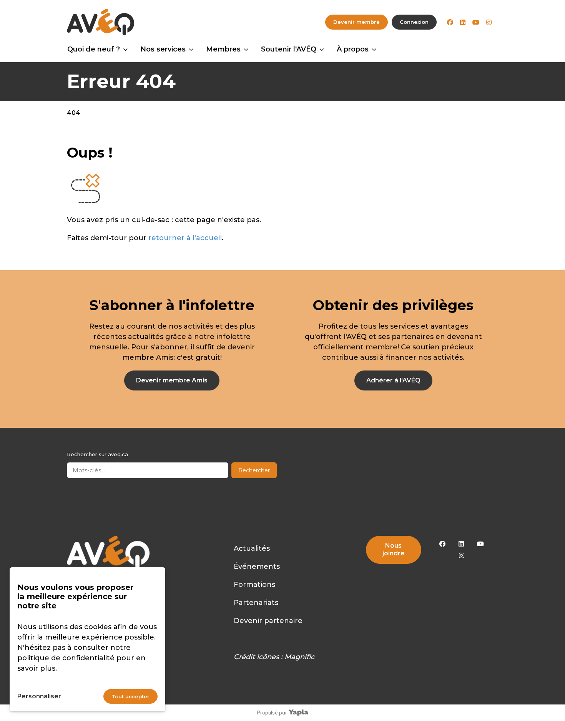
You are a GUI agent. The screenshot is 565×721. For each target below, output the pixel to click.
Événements (257, 566)
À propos (353, 49)
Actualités (252, 548)
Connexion (414, 22)
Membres (223, 49)
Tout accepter (130, 696)
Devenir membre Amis (172, 380)
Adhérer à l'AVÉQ (393, 380)
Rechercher (254, 470)
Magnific (299, 657)
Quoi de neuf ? (93, 49)
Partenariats (256, 602)
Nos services (163, 49)
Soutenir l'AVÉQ (288, 49)
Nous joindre (393, 549)
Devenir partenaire (268, 620)
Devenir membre (356, 22)
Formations (254, 584)
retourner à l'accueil (185, 238)
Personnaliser (39, 696)
